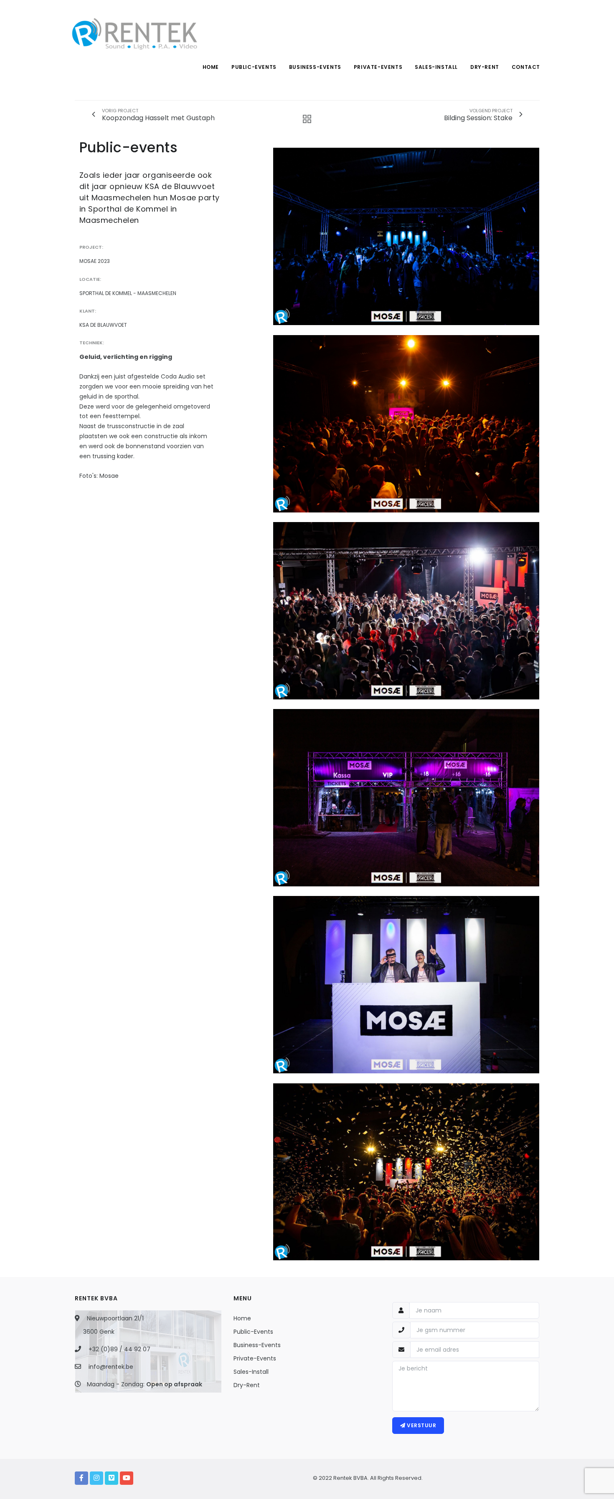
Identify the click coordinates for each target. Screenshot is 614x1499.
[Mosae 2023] (406, 236)
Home (211, 67)
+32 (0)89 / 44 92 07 (119, 1349)
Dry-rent (484, 67)
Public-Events (253, 1331)
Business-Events (257, 1345)
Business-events (315, 67)
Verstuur (421, 1425)
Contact (526, 67)
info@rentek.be (111, 1367)
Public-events (254, 67)
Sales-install (436, 67)
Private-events (378, 67)
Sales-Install (251, 1372)
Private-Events (254, 1358)
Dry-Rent (246, 1385)
